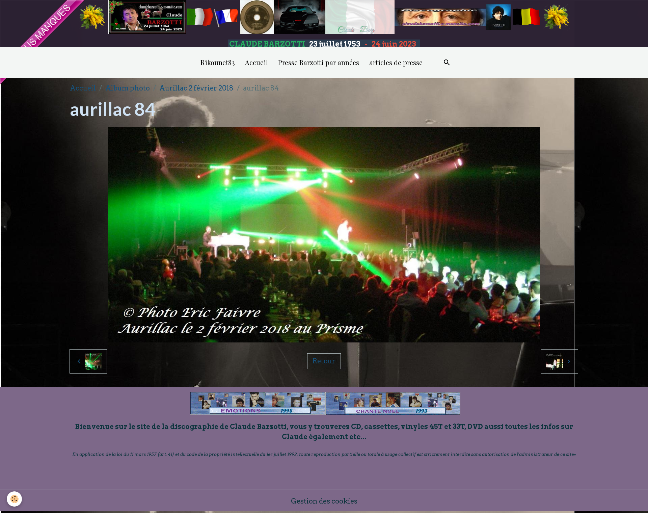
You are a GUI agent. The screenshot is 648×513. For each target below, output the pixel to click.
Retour (324, 361)
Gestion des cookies (324, 501)
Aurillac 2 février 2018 (196, 88)
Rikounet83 (217, 62)
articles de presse (396, 62)
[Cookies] (14, 499)
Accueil (256, 62)
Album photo (127, 88)
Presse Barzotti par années (318, 62)
